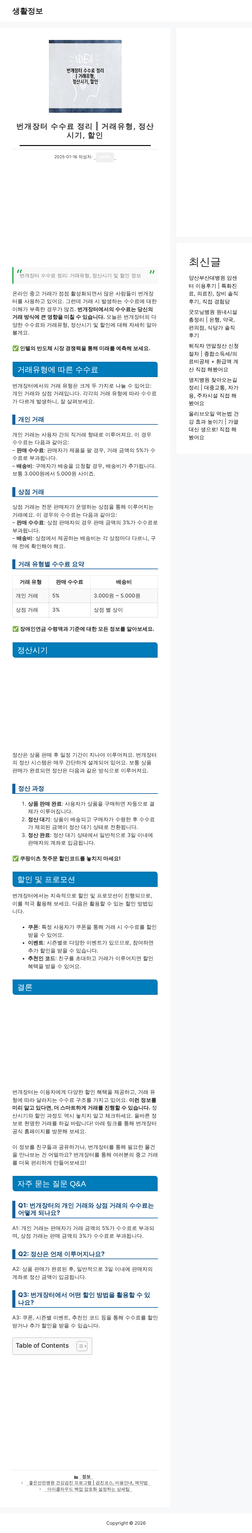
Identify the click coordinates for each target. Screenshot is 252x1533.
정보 (86, 1476)
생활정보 (27, 10)
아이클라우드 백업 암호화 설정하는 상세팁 (88, 1489)
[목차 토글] (79, 1346)
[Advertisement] (85, 218)
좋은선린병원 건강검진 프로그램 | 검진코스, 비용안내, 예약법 (88, 1482)
